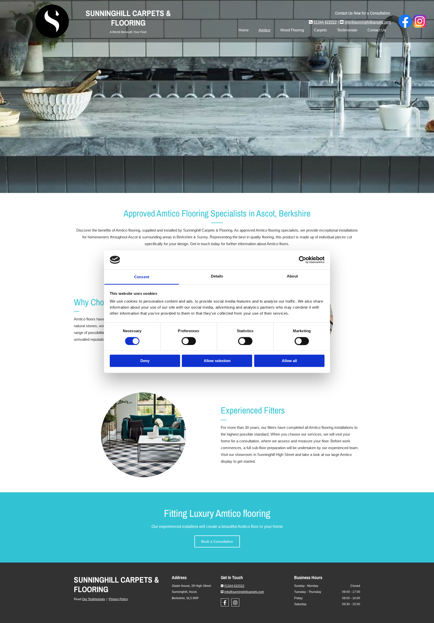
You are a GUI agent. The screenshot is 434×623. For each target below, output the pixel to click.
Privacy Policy (118, 599)
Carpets (320, 30)
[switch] (189, 341)
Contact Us (376, 30)
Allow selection (217, 361)
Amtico (264, 30)
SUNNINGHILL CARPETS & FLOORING (116, 584)
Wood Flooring (292, 30)
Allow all (289, 361)
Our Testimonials (93, 599)
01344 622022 (325, 22)
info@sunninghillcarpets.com (368, 22)
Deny (144, 361)
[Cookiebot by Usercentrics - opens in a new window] (302, 259)
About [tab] (292, 276)
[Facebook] (225, 602)
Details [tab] (217, 276)
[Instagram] (235, 602)
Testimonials (347, 30)
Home (244, 30)
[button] (217, 541)
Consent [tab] (141, 277)
